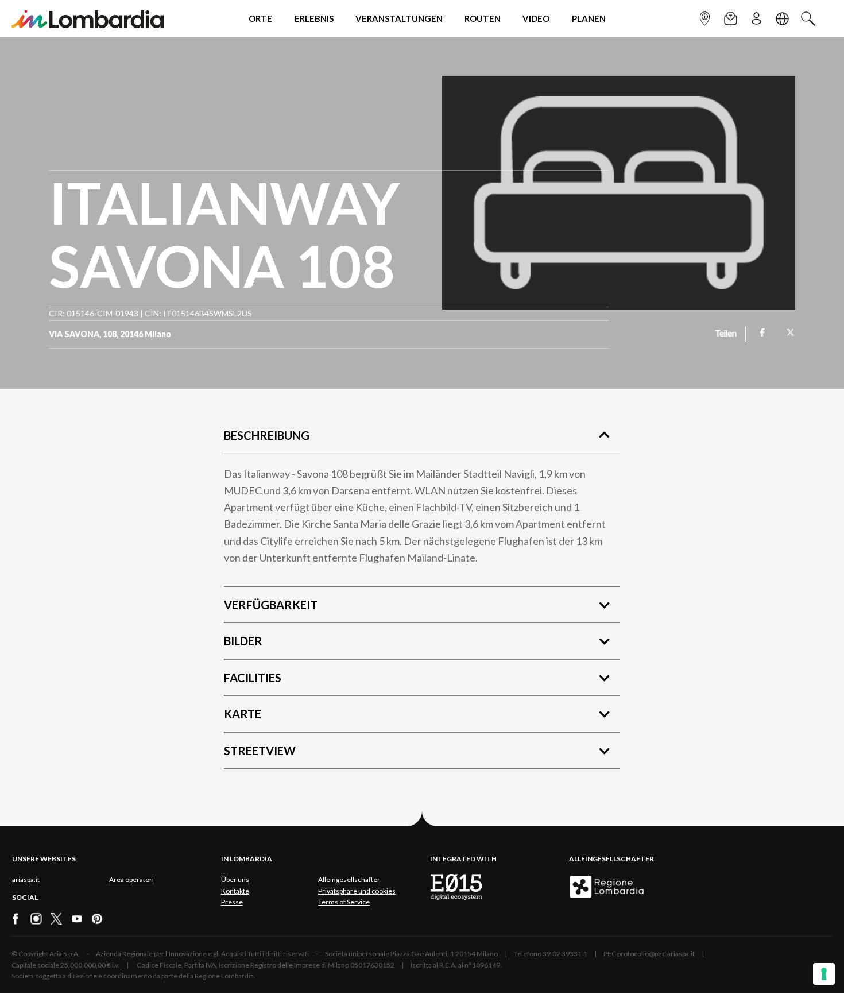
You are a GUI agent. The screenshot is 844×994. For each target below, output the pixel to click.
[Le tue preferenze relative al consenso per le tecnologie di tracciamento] (824, 974)
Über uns (235, 879)
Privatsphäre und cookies (357, 891)
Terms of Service (344, 902)
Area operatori (131, 879)
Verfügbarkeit (271, 605)
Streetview (260, 750)
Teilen (726, 334)
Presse (232, 902)
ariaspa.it (26, 879)
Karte (242, 714)
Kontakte (235, 891)
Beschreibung (266, 435)
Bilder (243, 641)
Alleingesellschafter (349, 879)
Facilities (252, 677)
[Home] (87, 18)
